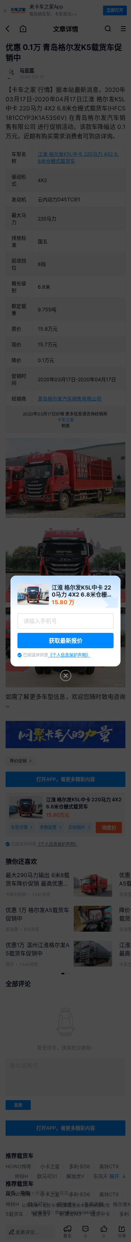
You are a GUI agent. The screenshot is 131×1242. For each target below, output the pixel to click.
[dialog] (65, 621)
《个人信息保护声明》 (69, 655)
